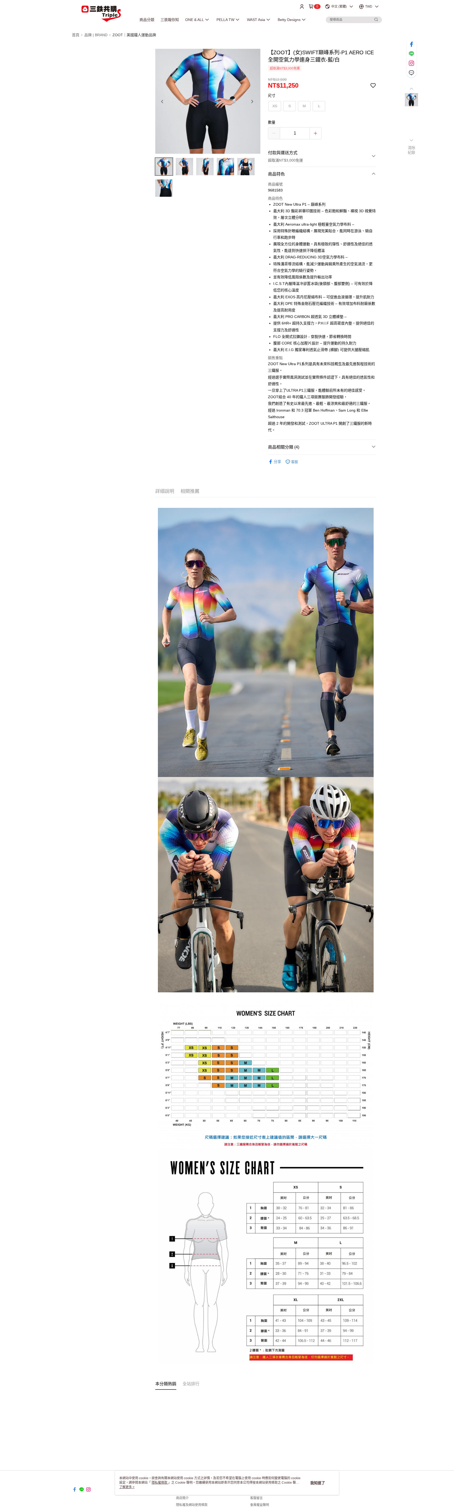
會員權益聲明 (259, 1505)
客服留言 (256, 1498)
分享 (277, 462)
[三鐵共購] (101, 13)
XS (274, 106)
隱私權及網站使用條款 (192, 1505)
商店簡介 (182, 1498)
